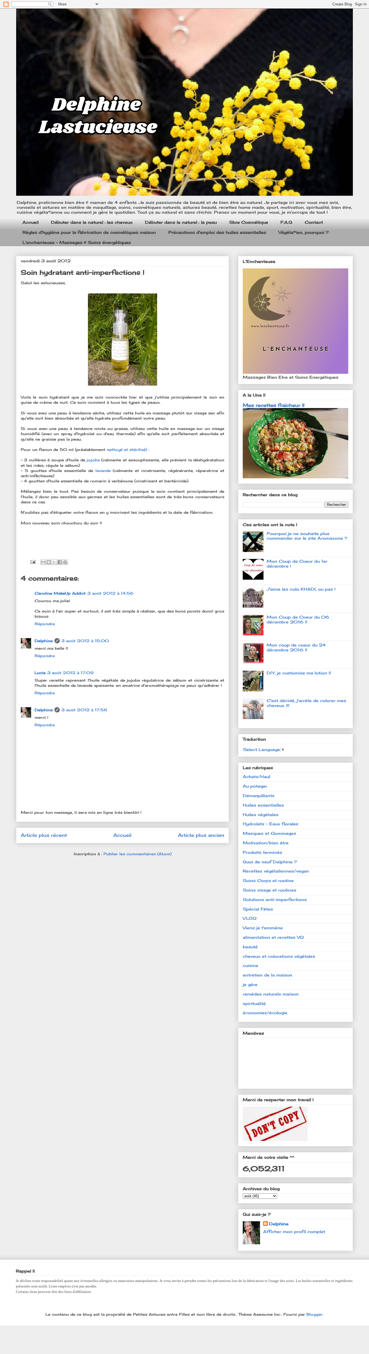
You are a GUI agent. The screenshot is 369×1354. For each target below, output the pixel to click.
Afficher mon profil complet (294, 1231)
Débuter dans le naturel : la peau (181, 222)
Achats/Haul (256, 776)
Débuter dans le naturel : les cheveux (92, 222)
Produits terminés (262, 852)
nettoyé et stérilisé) (127, 449)
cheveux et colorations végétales (279, 956)
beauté (250, 946)
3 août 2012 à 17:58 (84, 710)
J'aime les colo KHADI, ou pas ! (301, 589)
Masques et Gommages (269, 833)
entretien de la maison (267, 974)
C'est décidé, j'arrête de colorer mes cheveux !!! (306, 703)
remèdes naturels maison (271, 993)
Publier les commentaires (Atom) (137, 854)
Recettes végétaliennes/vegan (276, 870)
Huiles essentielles (263, 805)
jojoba (94, 460)
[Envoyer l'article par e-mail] (32, 561)
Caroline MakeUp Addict (60, 593)
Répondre (45, 623)
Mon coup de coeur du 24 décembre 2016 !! (296, 647)
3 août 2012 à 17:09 (70, 672)
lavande (104, 470)
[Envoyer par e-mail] (43, 562)
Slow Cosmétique (248, 222)
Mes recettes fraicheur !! (273, 405)
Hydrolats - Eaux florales (270, 823)
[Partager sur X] (54, 562)
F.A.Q (286, 222)
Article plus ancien (201, 835)
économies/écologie (265, 1012)
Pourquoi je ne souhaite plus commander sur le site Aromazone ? (307, 536)
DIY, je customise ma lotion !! (299, 672)
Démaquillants (258, 795)
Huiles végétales (260, 814)
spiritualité (254, 1003)
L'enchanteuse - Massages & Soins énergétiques (76, 242)
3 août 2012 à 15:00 (85, 640)
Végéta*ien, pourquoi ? (303, 232)
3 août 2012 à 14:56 (110, 593)
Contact (314, 222)
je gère (250, 984)
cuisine (250, 965)
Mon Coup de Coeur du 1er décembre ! (297, 563)
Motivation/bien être (266, 842)
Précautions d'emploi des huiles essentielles (217, 232)
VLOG (250, 918)
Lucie (40, 672)
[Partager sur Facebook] (60, 562)
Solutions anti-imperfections (275, 899)
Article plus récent (44, 835)
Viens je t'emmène (263, 927)
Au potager (255, 786)
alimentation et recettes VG (273, 937)
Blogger (314, 1314)
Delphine (44, 640)
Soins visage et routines (269, 890)
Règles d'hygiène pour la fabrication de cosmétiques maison (89, 232)
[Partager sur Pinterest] (65, 562)
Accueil (30, 222)
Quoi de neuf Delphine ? (270, 861)
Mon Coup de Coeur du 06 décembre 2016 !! (298, 619)
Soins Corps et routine (268, 880)
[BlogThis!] (49, 562)
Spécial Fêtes (258, 909)
